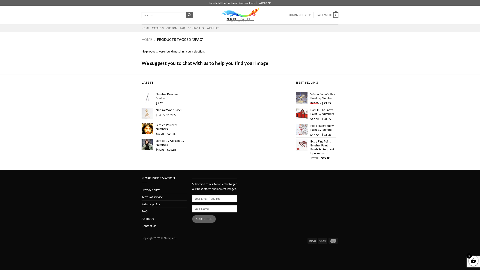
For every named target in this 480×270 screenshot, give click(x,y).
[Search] (189, 15)
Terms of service (152, 197)
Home (145, 28)
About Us (148, 218)
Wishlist (213, 28)
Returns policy (151, 204)
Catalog (158, 28)
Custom (172, 28)
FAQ (182, 28)
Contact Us (196, 28)
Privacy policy (151, 189)
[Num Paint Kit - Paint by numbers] (240, 15)
